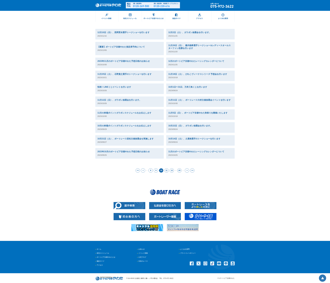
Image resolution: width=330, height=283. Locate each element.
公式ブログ (142, 257)
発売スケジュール (103, 253)
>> (192, 170)
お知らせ (141, 249)
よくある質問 (184, 249)
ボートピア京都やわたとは (106, 257)
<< (138, 170)
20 (179, 170)
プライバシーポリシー (188, 253)
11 (166, 170)
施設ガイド (100, 261)
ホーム (99, 249)
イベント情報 (143, 253)
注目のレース (143, 261)
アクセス (100, 265)
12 (172, 170)
